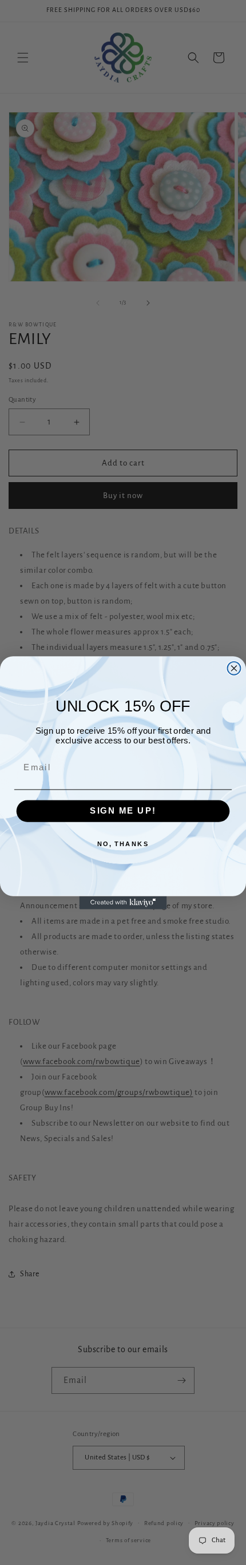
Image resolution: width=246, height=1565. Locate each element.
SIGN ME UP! (123, 810)
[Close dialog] (234, 667)
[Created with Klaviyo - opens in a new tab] (123, 902)
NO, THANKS (123, 843)
